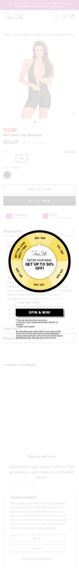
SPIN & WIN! (39, 312)
